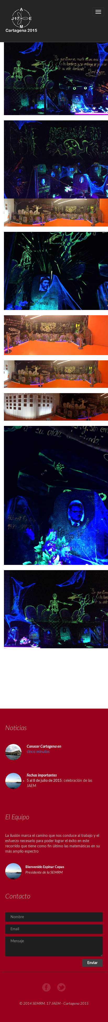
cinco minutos (38, 752)
